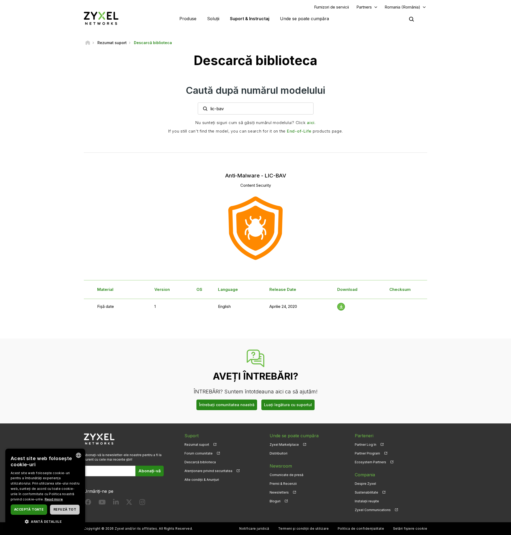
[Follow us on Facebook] (88, 503)
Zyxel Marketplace (284, 445)
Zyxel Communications (373, 510)
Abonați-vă (149, 470)
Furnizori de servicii (331, 7)
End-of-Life (299, 131)
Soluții (213, 18)
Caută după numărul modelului (255, 90)
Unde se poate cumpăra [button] (304, 18)
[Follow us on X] (129, 503)
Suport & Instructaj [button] (249, 18)
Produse (187, 18)
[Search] (411, 19)
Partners (364, 7)
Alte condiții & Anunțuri (201, 480)
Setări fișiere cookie (410, 528)
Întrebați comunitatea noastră (226, 404)
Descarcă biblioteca (200, 462)
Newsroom (281, 466)
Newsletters (279, 492)
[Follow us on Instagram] (142, 503)
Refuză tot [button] (64, 509)
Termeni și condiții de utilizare (303, 528)
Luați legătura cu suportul (288, 404)
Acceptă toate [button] (29, 509)
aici (311, 122)
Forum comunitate (198, 453)
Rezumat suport (196, 445)
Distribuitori (278, 453)
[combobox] (78, 455)
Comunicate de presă (286, 475)
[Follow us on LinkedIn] (116, 503)
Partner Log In (365, 445)
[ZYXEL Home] (101, 18)
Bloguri (275, 501)
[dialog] (45, 489)
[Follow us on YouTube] (102, 503)
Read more (54, 499)
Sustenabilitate (366, 492)
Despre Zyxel (365, 484)
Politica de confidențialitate (361, 528)
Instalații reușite (367, 501)
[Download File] (341, 307)
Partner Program (367, 453)
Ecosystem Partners (370, 462)
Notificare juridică (254, 528)
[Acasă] (87, 42)
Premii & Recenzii (283, 484)
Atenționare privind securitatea (208, 471)
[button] (45, 521)
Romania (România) (402, 7)
